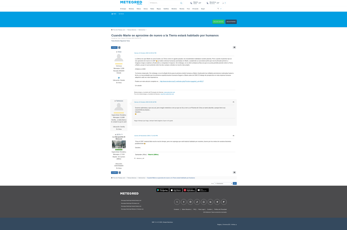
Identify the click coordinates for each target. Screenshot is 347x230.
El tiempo (123, 8)
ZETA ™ (120, 134)
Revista (182, 8)
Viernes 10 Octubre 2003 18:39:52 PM (145, 53)
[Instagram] (190, 202)
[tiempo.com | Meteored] (129, 193)
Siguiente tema (125, 41)
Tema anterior (115, 41)
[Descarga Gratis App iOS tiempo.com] (176, 190)
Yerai (119, 52)
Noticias (131, 8)
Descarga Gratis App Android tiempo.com (131, 200)
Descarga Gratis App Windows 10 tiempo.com (132, 209)
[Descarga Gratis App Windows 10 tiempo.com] (203, 190)
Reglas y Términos (222, 224)
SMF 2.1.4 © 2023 (157, 222)
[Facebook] (183, 202)
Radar (152, 8)
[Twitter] (177, 202)
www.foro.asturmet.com (167, 94)
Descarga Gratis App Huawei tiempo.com (131, 206)
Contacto (176, 209)
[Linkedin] (210, 202)
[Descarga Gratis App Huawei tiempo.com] (189, 190)
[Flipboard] (223, 202)
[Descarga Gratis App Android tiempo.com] (162, 190)
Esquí (203, 8)
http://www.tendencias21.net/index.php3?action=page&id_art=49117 (182, 81)
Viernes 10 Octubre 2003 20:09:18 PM (145, 102)
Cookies (209, 209)
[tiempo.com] (131, 3)
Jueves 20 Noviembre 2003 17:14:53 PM (146, 135)
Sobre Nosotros (186, 209)
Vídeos (139, 8)
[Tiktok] (197, 202)
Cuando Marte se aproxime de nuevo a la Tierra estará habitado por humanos (165, 35)
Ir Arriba (114, 172)
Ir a (212, 183)
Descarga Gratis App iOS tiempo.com (130, 203)
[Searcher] (181, 2)
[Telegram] (217, 202)
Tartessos (119, 101)
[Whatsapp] (204, 202)
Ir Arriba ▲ (234, 224)
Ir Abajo (114, 47)
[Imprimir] (234, 47)
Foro (188, 8)
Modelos (174, 8)
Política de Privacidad (220, 209)
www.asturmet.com (169, 92)
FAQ (194, 209)
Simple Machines (168, 222)
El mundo (195, 8)
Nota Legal (201, 209)
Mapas (159, 8)
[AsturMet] (119, 78)
